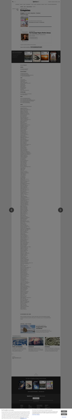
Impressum (25, 418)
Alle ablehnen (64, 414)
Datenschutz (22, 418)
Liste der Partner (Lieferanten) (36, 414)
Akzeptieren (63, 411)
